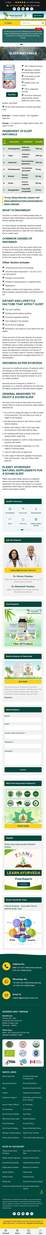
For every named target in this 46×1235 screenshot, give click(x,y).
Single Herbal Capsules (11, 1158)
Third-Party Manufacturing (33, 1138)
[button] (21, 44)
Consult (5, 1233)
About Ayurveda (8, 1076)
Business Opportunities (32, 1088)
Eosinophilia (10, 513)
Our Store (39, 15)
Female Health (36, 513)
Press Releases (8, 1123)
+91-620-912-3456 (21, 983)
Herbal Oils (6, 1182)
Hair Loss (23, 523)
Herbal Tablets (8, 1172)
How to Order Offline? (10, 1105)
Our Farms (27, 1114)
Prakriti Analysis (29, 1119)
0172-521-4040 (19, 970)
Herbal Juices (7, 1177)
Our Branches (7, 1109)
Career (5, 1093)
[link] (23, 36)
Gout (10, 523)
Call (40, 1233)
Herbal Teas (27, 1172)
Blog (4, 1088)
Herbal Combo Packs (31, 1158)
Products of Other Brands (12, 1186)
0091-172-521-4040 (21, 967)
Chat (29, 1233)
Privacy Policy (28, 1123)
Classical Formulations (31, 1093)
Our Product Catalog (10, 1128)
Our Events (27, 1109)
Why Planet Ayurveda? (11, 1119)
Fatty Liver (23, 513)
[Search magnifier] (42, 23)
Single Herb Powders (10, 1167)
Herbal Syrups (28, 1177)
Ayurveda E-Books (9, 1083)
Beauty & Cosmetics (31, 1167)
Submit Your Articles (31, 1133)
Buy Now (12, 94)
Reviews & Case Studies (11, 1133)
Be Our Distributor (30, 1083)
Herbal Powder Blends (31, 1163)
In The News (28, 1105)
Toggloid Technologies (34, 1223)
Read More (8, 697)
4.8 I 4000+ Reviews (33, 2)
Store (17, 1233)
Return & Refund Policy (32, 1128)
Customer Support (9, 1097)
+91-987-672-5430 (21, 985)
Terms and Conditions (10, 1138)
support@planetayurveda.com (23, 570)
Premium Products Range (33, 1182)
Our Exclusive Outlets (10, 1114)
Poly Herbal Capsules (10, 1163)
